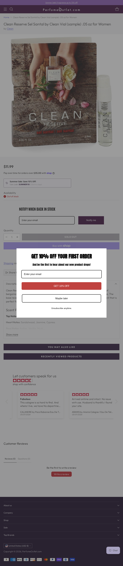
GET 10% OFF (61, 286)
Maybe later (61, 298)
